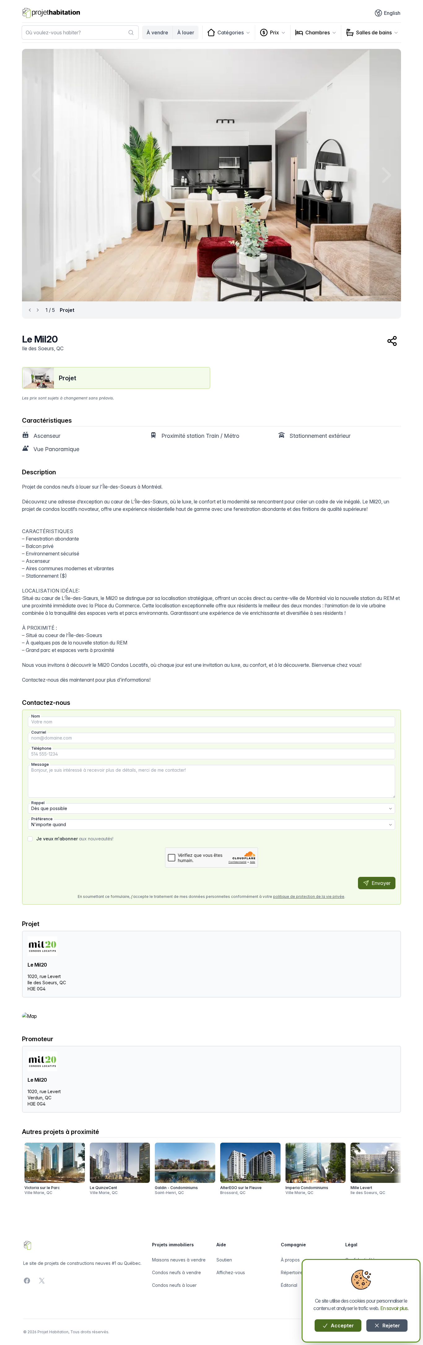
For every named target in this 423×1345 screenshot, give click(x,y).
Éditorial (289, 1285)
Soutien (224, 1259)
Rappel (38, 802)
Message (40, 764)
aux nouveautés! (74, 838)
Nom (35, 716)
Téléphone (41, 748)
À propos (290, 1259)
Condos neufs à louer (174, 1285)
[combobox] (80, 32)
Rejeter (390, 1325)
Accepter (341, 1325)
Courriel (38, 732)
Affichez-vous (230, 1272)
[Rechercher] (131, 32)
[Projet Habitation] (51, 13)
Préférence (42, 819)
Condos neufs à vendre (176, 1272)
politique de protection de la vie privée (308, 896)
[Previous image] (38, 175)
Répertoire (292, 1272)
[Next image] (385, 175)
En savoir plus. (394, 1308)
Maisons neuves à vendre (179, 1259)
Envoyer (380, 883)
